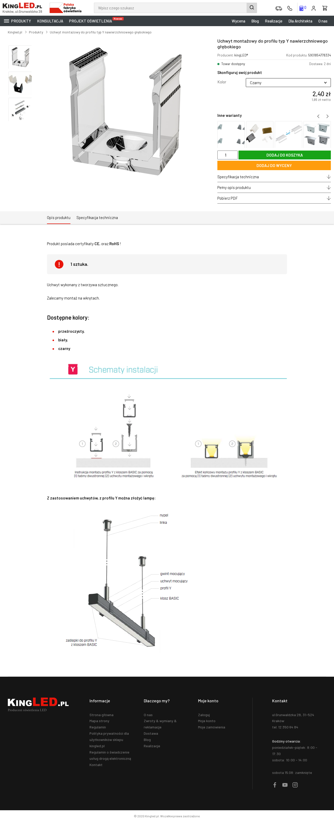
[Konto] (314, 8)
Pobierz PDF (227, 198)
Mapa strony (99, 720)
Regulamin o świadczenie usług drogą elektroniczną (110, 755)
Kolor (221, 81)
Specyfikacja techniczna (238, 176)
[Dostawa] (279, 8)
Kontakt (96, 764)
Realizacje (273, 21)
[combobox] (175, 8)
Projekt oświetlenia (92, 20)
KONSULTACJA (50, 21)
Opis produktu (58, 217)
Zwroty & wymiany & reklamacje (160, 723)
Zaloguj (204, 714)
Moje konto (207, 720)
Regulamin (98, 727)
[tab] (58, 217)
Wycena (238, 21)
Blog (255, 21)
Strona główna (102, 714)
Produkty (20, 21)
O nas (322, 21)
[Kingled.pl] (23, 8)
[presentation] (318, 116)
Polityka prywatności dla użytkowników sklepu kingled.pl (109, 739)
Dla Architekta (300, 21)
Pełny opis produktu (234, 187)
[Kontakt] (290, 8)
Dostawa (151, 733)
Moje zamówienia (211, 727)
